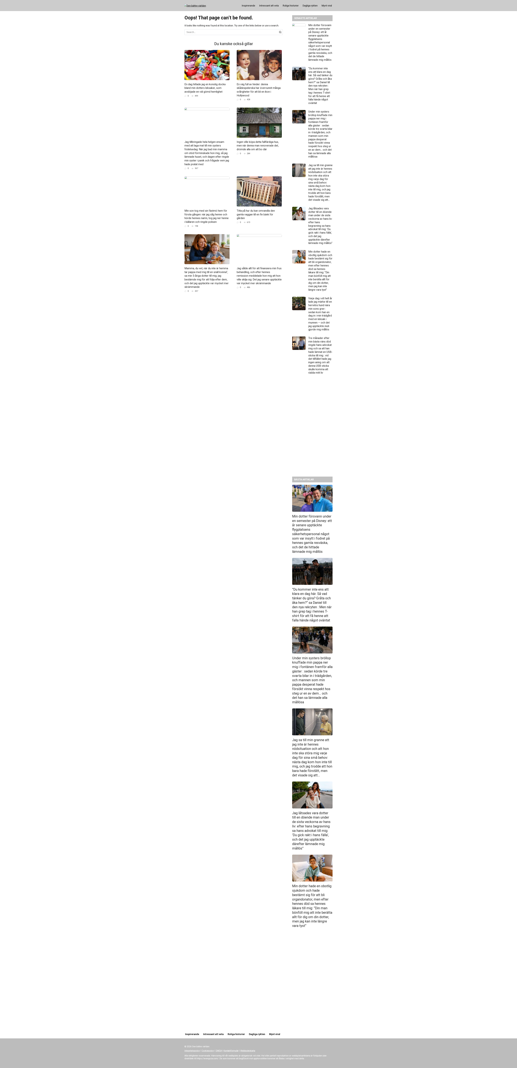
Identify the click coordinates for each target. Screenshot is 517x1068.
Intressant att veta (269, 5)
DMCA (219, 1050)
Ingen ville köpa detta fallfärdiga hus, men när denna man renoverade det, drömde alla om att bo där (258, 145)
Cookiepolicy (208, 1050)
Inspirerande (248, 5)
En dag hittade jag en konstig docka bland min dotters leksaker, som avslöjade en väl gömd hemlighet (205, 88)
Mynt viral (327, 5)
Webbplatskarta (247, 1050)
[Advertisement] (312, 427)
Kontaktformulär (231, 1050)
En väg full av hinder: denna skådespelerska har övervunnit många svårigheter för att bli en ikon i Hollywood (259, 90)
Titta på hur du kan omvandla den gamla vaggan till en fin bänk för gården (256, 214)
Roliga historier (291, 5)
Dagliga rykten (310, 5)
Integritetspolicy (192, 1050)
